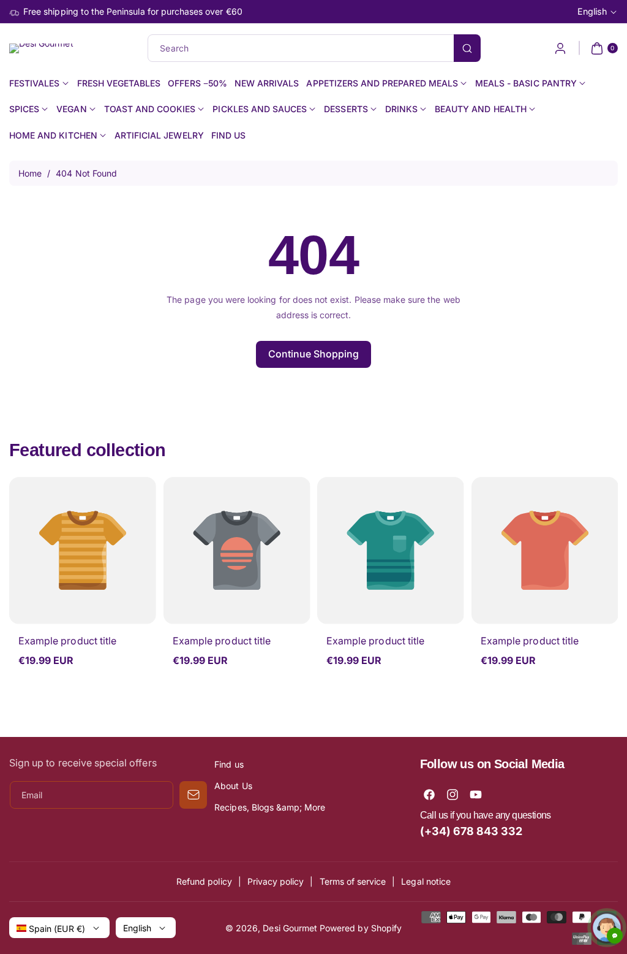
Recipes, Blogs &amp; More (269, 807)
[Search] (467, 48)
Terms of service (353, 881)
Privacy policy (275, 881)
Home (30, 173)
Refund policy (204, 881)
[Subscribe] (193, 795)
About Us (233, 785)
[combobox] (313, 48)
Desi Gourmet (290, 928)
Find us (228, 764)
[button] (603, 48)
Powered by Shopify (361, 928)
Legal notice (426, 881)
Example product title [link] (67, 641)
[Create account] (560, 48)
